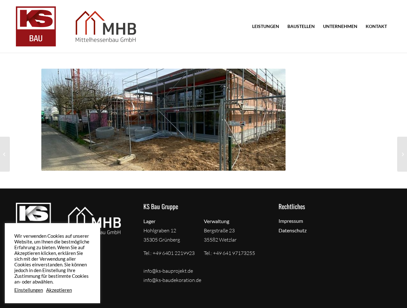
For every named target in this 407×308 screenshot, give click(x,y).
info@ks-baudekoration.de (172, 280)
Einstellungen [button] (28, 290)
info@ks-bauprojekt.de (168, 271)
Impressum (291, 221)
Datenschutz (293, 230)
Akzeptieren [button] (59, 290)
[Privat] (5, 154)
